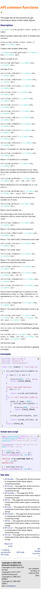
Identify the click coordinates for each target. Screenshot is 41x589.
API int (7, 500)
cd (3, 438)
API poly (8, 507)
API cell (7, 535)
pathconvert (14, 436)
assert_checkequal (11, 455)
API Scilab (20, 552)
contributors (11, 586)
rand (8, 451)
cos (25, 455)
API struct (9, 528)
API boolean (9, 493)
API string (9, 486)
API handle (9, 514)
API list (7, 521)
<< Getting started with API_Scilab (6, 552)
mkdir (4, 436)
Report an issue (8, 545)
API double (9, 479)
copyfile (6, 441)
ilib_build (7, 445)
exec (4, 447)
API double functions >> (36, 552)
